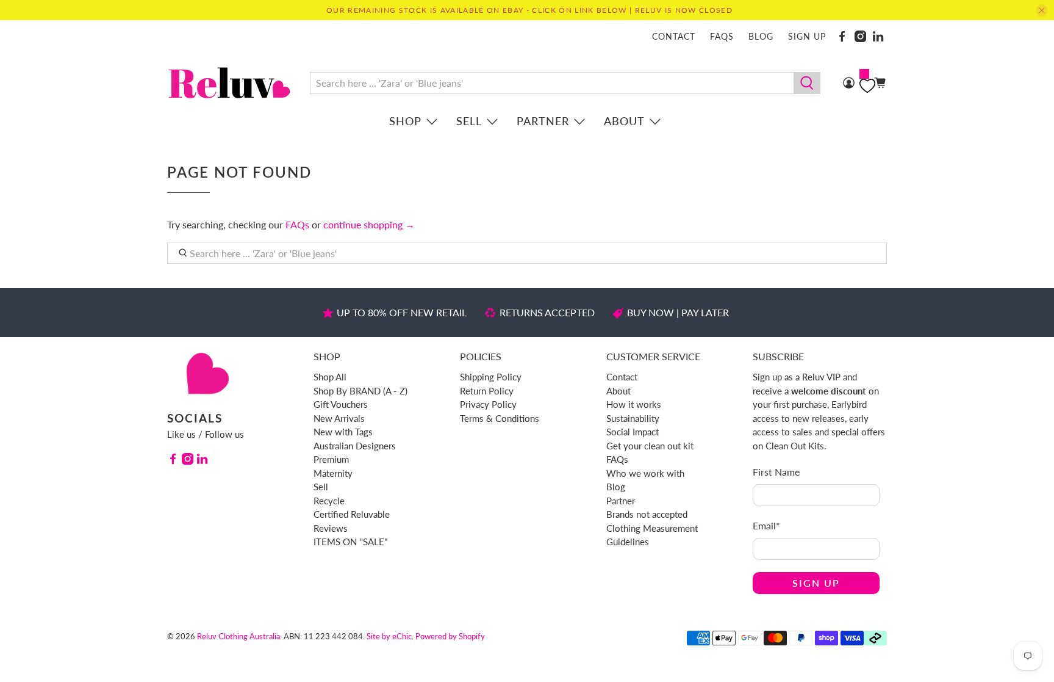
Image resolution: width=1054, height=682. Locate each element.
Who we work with (645, 473)
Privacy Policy (488, 404)
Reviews (331, 528)
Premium (331, 459)
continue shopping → (369, 224)
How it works (633, 404)
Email (766, 525)
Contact (673, 36)
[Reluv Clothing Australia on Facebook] (842, 36)
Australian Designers (355, 445)
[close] (1042, 10)
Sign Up (816, 583)
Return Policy (487, 390)
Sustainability (632, 418)
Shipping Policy (491, 376)
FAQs (722, 36)
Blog (760, 36)
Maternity (333, 473)
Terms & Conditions (499, 418)
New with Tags (343, 431)
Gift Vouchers (341, 404)
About (624, 121)
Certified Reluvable (352, 514)
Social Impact (632, 431)
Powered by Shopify (450, 636)
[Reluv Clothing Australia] (229, 82)
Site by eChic (389, 636)
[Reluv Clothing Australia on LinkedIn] (878, 36)
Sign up (807, 36)
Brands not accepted (646, 514)
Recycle (329, 500)
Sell (469, 121)
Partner (543, 121)
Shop (405, 121)
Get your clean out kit (650, 445)
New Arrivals (339, 418)
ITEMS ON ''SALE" (351, 541)
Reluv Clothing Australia (238, 636)
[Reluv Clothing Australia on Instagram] (860, 36)
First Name (776, 471)
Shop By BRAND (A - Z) (360, 390)
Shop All (330, 376)
